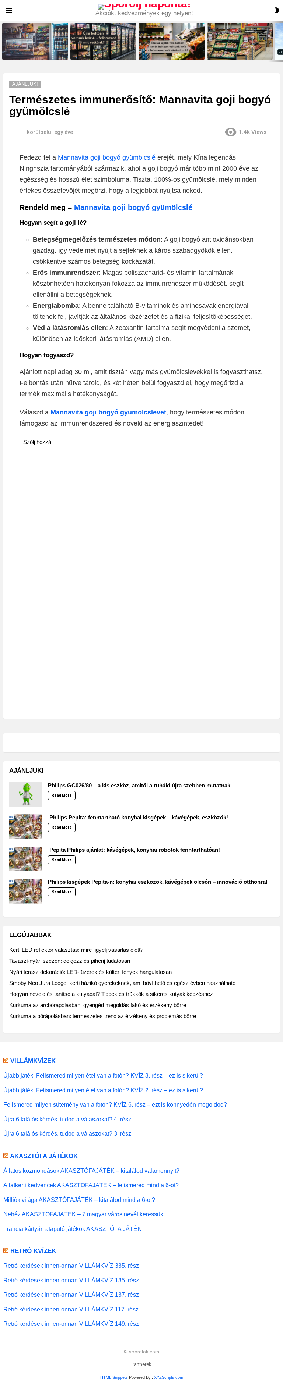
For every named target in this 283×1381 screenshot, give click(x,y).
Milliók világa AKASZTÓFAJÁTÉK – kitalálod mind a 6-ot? (79, 1199)
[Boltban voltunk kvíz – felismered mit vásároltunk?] (240, 41)
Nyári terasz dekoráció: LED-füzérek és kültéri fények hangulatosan (90, 972)
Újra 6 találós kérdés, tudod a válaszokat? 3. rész (67, 1133)
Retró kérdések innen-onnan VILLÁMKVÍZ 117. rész (71, 1309)
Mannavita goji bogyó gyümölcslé (107, 157)
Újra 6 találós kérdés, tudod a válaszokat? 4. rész (67, 1119)
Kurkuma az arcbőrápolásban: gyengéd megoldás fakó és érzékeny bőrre (97, 1005)
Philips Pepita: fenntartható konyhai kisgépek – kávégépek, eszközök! (138, 817)
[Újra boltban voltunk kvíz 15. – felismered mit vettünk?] (35, 41)
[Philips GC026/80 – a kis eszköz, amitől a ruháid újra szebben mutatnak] (25, 794)
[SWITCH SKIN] (277, 10)
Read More (62, 795)
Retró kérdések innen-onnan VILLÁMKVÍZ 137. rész (71, 1294)
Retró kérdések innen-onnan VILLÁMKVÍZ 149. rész (71, 1323)
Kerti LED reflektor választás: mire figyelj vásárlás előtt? (76, 950)
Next (279, 41)
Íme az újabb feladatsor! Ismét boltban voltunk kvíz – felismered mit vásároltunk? (171, 49)
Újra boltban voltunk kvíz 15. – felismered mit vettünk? (33, 51)
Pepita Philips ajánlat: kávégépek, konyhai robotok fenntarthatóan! (134, 850)
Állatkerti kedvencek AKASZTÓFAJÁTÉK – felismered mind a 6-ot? (91, 1185)
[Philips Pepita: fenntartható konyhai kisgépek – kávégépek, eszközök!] (25, 826)
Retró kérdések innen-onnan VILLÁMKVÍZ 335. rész (71, 1265)
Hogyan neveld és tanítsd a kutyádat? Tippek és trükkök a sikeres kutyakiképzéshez (111, 994)
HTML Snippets (114, 1377)
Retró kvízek (33, 1250)
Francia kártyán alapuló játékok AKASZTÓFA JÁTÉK (72, 1228)
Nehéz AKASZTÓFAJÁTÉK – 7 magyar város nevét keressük (83, 1214)
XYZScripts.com (168, 1377)
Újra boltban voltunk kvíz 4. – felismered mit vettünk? (100, 51)
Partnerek (141, 1364)
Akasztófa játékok (44, 1156)
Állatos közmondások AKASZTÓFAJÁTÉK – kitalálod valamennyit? (91, 1170)
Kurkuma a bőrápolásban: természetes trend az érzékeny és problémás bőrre (102, 1016)
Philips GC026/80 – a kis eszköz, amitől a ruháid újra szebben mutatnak (139, 785)
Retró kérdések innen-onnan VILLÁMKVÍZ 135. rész (71, 1280)
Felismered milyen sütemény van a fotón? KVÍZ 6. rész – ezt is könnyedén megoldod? (115, 1104)
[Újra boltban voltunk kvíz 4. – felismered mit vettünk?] (103, 41)
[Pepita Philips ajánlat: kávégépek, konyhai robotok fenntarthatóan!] (25, 859)
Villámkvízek (33, 1060)
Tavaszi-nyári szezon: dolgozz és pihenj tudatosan (69, 961)
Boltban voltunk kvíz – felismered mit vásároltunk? (234, 51)
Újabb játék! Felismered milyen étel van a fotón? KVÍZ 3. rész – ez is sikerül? (103, 1075)
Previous (3, 41)
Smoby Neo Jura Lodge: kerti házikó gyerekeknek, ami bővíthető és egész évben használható (122, 983)
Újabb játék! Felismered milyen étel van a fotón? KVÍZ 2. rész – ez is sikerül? (103, 1090)
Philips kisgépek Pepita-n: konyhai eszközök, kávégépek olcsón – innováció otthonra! (158, 882)
